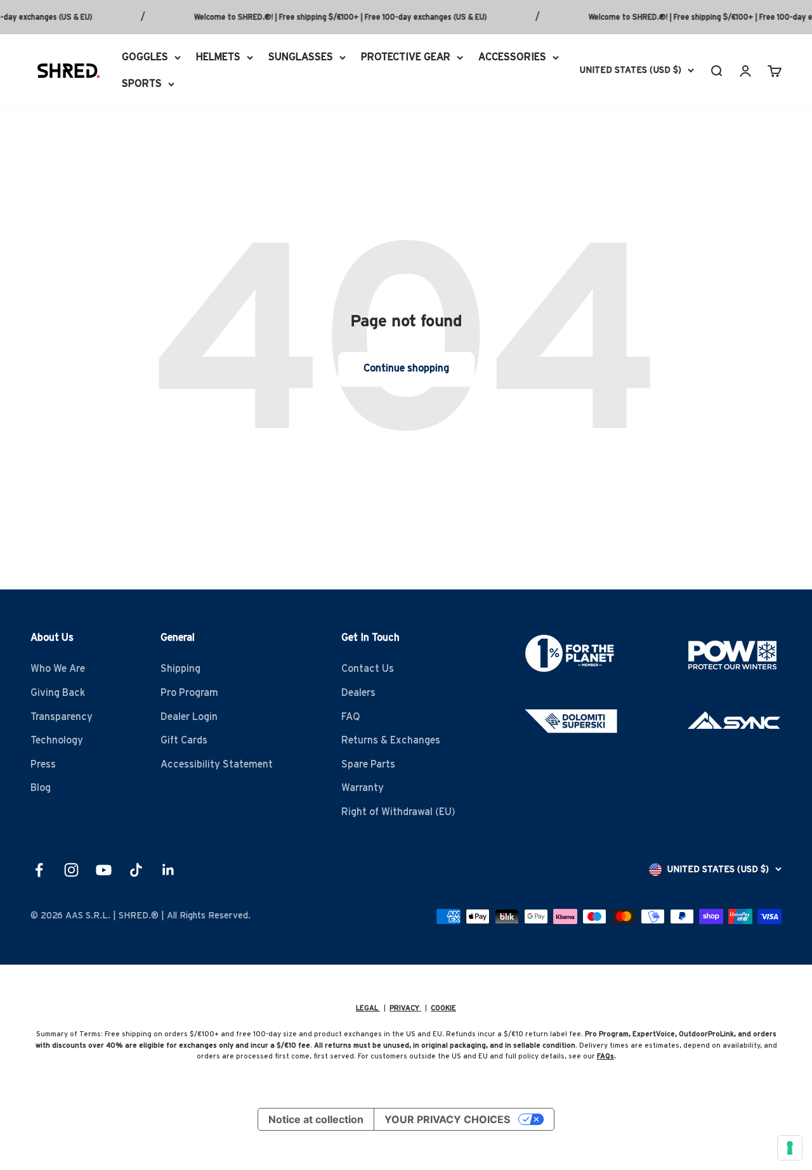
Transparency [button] (61, 717)
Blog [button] (40, 788)
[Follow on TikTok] (136, 869)
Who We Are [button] (57, 669)
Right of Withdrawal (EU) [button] (398, 812)
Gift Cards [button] (183, 740)
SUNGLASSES (300, 57)
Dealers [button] (358, 693)
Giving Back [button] (57, 693)
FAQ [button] (350, 717)
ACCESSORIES (512, 57)
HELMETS (218, 57)
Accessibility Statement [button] (216, 764)
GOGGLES (145, 57)
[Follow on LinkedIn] (168, 869)
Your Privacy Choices (447, 1119)
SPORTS (142, 83)
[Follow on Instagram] (71, 869)
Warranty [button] (362, 788)
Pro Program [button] (189, 693)
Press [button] (43, 764)
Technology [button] (56, 740)
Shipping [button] (180, 669)
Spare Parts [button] (368, 764)
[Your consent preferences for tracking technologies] (790, 1148)
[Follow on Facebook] (39, 869)
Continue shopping (406, 368)
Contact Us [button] (367, 669)
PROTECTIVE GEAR (405, 57)
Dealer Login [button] (189, 717)
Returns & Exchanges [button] (390, 740)
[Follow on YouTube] (103, 869)
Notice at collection (315, 1119)
